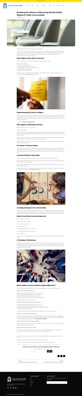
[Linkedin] (13, 388)
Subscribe (18, 339)
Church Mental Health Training (34, 169)
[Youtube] (16, 388)
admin (18, 17)
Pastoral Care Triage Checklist (28, 121)
